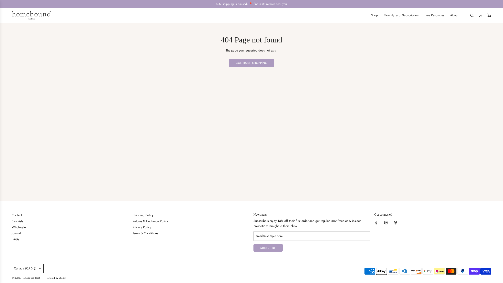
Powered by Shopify (56, 278)
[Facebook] (376, 222)
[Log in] (480, 15)
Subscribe (268, 248)
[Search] (472, 15)
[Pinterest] (395, 222)
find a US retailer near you (270, 4)
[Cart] (489, 15)
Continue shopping (251, 63)
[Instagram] (386, 222)
